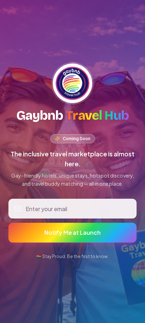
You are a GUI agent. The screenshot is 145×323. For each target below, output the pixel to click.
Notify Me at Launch (72, 232)
